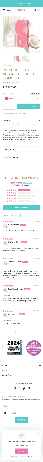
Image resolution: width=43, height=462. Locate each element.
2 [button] (18, 332)
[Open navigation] (4, 10)
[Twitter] (24, 388)
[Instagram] (14, 388)
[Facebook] (19, 388)
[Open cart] (39, 10)
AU (10, 10)
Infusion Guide (35, 93)
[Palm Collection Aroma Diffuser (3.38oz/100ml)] (17, 58)
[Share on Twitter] (14, 157)
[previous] (6, 34)
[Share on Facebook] (10, 157)
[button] (7, 82)
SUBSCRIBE (21, 420)
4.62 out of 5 (27, 183)
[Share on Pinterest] (17, 157)
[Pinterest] (29, 388)
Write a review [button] (21, 207)
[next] (36, 34)
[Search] (35, 10)
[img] (8, 221)
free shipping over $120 (21, 3)
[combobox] (6, 413)
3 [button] (22, 332)
